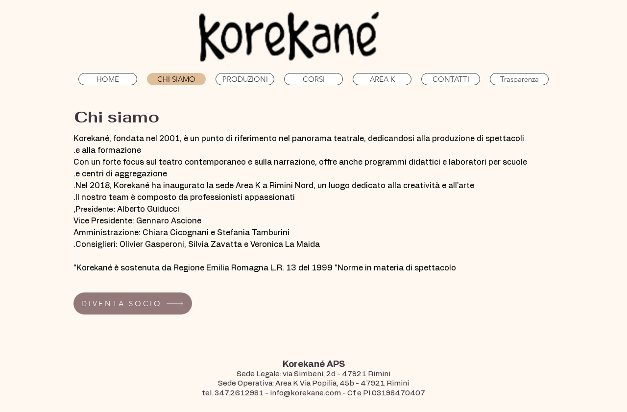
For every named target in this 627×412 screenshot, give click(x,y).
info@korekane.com (305, 393)
